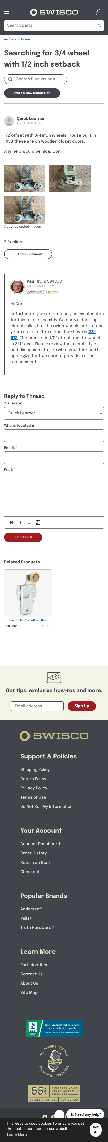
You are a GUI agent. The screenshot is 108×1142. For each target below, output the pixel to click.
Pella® (26, 918)
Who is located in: (20, 425)
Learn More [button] (17, 1135)
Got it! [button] (96, 1130)
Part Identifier (34, 965)
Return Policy (33, 779)
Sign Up (81, 706)
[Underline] (29, 522)
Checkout (30, 872)
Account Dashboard (40, 844)
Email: (9, 448)
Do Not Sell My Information (46, 807)
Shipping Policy (35, 770)
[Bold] (11, 522)
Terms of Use (33, 797)
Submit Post (23, 537)
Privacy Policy (33, 788)
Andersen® (31, 909)
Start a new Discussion (32, 93)
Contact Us (31, 974)
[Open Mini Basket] (100, 12)
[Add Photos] (38, 522)
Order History (33, 853)
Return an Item (35, 863)
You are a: (13, 403)
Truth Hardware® (37, 928)
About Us (29, 983)
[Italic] (20, 522)
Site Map (29, 993)
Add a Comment (30, 254)
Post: (8, 470)
